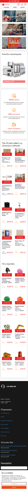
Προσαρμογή (14, 483)
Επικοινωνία (3, 435)
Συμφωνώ (14, 487)
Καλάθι (2, 417)
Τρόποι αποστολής (5, 432)
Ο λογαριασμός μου (5, 413)
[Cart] (18, 4)
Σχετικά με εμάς (4, 424)
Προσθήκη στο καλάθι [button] (7, 154)
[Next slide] (26, 69)
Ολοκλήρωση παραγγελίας (6, 420)
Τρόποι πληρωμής (5, 428)
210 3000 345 (11, 386)
